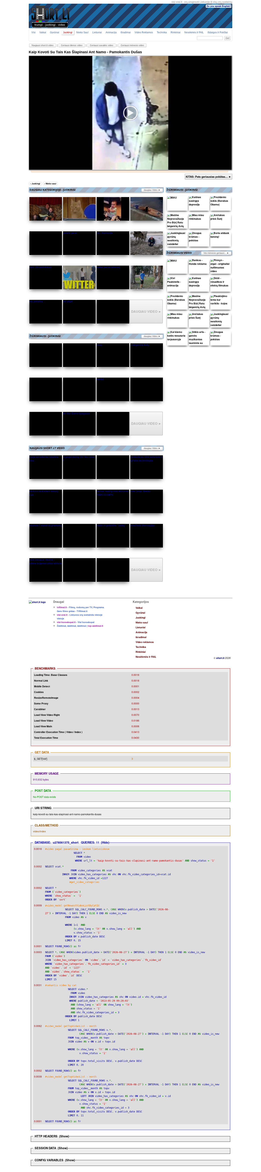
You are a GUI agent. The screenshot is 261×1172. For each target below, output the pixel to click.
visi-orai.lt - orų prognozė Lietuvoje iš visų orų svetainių (201, 1)
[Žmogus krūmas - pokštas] (198, 237)
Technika (162, 32)
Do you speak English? (219, 6)
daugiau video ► (152, 190)
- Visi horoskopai (75, 622)
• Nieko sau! (50, 183)
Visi (33, 32)
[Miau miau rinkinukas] (198, 218)
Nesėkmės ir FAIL (194, 32)
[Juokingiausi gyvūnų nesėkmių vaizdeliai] (176, 239)
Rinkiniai (175, 32)
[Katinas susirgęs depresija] (198, 201)
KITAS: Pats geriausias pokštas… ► (208, 177)
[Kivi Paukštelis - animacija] (176, 282)
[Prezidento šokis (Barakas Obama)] (220, 201)
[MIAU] (172, 198)
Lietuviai (97, 32)
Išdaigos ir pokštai (218, 32)
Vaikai (42, 32)
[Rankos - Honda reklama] (198, 263)
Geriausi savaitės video (101, 45)
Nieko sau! (82, 32)
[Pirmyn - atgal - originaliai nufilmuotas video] (220, 266)
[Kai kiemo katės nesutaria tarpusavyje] (176, 336)
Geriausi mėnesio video (132, 45)
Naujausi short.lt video (42, 45)
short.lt (220, 658)
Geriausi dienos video (71, 45)
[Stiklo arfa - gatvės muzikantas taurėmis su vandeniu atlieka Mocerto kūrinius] (198, 344)
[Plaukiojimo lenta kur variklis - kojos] (220, 300)
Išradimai (126, 32)
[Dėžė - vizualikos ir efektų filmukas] (220, 282)
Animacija (111, 32)
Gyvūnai (54, 32)
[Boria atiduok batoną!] (220, 236)
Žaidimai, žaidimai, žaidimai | (80, 625)
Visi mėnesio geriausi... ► (216, 253)
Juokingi (67, 32)
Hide (105, 842)
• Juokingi (35, 183)
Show (64, 1136)
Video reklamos (144, 32)
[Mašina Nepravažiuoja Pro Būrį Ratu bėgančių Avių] (176, 221)
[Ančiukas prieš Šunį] (220, 218)
